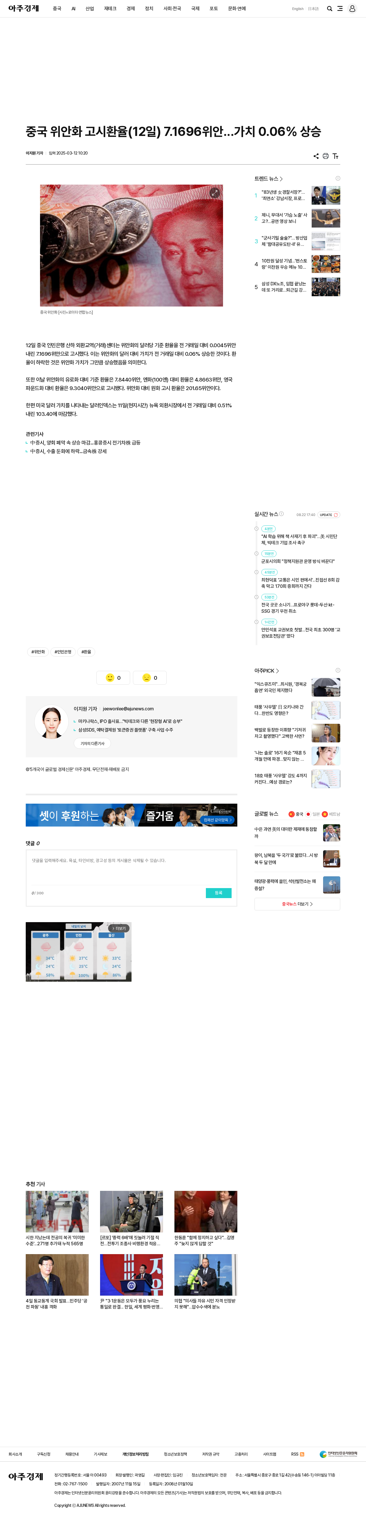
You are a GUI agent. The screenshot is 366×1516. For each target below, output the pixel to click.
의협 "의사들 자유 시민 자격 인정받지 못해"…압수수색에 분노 (204, 1304)
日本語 (313, 9)
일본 (316, 814)
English (298, 9)
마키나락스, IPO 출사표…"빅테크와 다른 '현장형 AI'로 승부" (130, 721)
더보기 (281, 906)
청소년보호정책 (175, 1454)
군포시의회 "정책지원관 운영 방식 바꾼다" (298, 561)
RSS (295, 1454)
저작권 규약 (210, 1454)
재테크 (110, 8)
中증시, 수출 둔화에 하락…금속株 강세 (68, 451)
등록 (218, 893)
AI (73, 8)
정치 (149, 8)
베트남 (334, 814)
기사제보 (100, 1454)
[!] (338, 178)
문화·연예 (237, 8)
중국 (57, 8)
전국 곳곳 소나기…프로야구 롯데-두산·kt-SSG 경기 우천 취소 (297, 608)
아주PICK (264, 670)
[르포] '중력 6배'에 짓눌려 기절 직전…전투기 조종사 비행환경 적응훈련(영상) (130, 1241)
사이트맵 (269, 1454)
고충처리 (241, 1454)
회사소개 (15, 1454)
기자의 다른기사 (92, 743)
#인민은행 (63, 652)
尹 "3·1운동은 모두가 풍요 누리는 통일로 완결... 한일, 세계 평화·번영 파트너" (129, 1304)
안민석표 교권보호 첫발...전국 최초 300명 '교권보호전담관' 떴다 (300, 633)
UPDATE (326, 515)
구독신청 (43, 1454)
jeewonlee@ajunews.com (128, 708)
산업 (89, 8)
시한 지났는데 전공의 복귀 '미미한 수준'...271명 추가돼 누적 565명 (55, 1240)
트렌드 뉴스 (266, 178)
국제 (195, 8)
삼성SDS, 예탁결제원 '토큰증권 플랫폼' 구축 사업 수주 (125, 730)
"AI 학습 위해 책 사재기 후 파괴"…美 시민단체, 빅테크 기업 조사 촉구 (299, 539)
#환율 (86, 652)
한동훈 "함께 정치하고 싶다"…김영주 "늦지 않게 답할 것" (204, 1240)
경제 (131, 8)
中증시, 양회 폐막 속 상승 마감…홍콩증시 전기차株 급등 (85, 443)
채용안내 (72, 1454)
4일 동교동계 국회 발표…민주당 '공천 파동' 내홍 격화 (56, 1304)
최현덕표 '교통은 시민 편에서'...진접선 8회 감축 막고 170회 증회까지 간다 (300, 583)
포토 (214, 8)
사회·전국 (172, 8)
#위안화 (38, 652)
